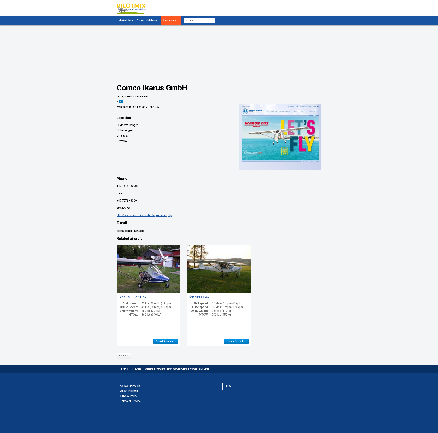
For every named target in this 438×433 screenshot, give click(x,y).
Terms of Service (130, 401)
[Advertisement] (219, 50)
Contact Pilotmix (130, 385)
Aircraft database (147, 20)
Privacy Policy (128, 396)
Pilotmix (124, 369)
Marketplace (125, 20)
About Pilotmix (129, 390)
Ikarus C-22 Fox (132, 297)
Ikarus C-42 (199, 297)
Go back (123, 355)
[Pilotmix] (134, 9)
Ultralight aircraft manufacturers (171, 369)
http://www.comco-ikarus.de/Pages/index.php (144, 215)
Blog (228, 385)
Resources (170, 20)
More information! (166, 341)
